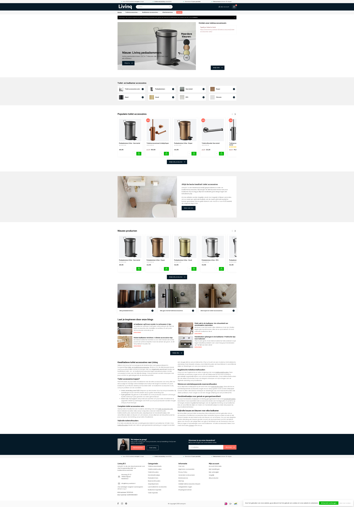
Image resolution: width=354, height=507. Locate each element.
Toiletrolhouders (153, 472)
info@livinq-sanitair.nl (128, 483)
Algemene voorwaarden (186, 469)
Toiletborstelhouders (155, 469)
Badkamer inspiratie (154, 490)
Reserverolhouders (154, 481)
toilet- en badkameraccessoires (138, 367)
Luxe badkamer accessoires (157, 487)
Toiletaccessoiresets (155, 466)
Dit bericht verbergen (328, 503)
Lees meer (137, 332)
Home (120, 12)
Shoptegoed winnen (185, 490)
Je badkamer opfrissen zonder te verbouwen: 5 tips (152, 324)
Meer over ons (188, 208)
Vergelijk (211, 475)
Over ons (181, 466)
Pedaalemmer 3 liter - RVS (210, 260)
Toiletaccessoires (131, 12)
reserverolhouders (217, 387)
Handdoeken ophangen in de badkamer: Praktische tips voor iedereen (215, 337)
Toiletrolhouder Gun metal (210, 143)
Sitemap (181, 481)
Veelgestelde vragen (185, 487)
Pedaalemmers (153, 478)
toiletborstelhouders (222, 372)
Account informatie (215, 466)
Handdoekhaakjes (154, 475)
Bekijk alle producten (175, 162)
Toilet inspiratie (153, 493)
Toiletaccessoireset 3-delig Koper (158, 143)
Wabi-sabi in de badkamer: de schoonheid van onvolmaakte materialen (211, 324)
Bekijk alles (216, 68)
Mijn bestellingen (214, 469)
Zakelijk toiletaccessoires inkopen (189, 484)
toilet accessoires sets (165, 409)
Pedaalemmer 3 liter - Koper (183, 143)
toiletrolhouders (123, 425)
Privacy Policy (182, 472)
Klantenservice (168, 12)
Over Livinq (152, 448)
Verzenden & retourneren (186, 475)
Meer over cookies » (345, 503)
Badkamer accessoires (150, 12)
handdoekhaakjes (229, 399)
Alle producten (213, 478)
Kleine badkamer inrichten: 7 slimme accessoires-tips (153, 337)
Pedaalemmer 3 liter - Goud (183, 260)
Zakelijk (179, 12)
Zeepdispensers (153, 484)
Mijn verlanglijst (214, 472)
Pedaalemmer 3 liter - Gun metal (129, 143)
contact (191, 425)
